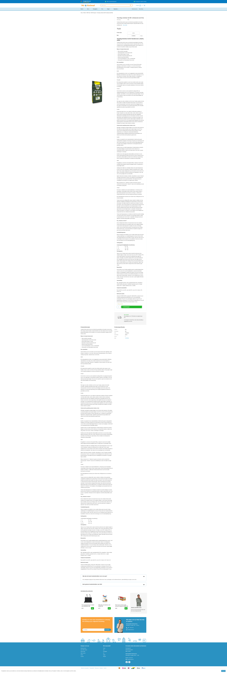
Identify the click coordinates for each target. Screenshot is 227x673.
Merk (118, 35)
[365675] (92, 608)
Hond (82, 8)
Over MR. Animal (84, 649)
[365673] (109, 608)
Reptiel (104, 656)
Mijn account (83, 653)
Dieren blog (83, 651)
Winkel (84, 12)
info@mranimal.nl (131, 629)
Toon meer (125, 25)
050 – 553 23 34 (130, 627)
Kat (88, 8)
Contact (82, 656)
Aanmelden (107, 629)
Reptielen (116, 8)
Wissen (141, 35)
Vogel (108, 8)
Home (82, 12)
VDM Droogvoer (93, 12)
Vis (102, 8)
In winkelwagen (126, 306)
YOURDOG (127, 338)
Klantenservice (134, 8)
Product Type (119, 32)
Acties (82, 654)
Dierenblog (141, 8)
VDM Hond (88, 12)
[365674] (126, 608)
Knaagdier (95, 8)
